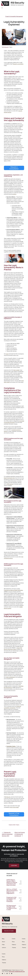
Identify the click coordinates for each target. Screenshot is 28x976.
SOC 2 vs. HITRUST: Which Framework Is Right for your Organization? (12, 891)
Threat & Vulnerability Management (14, 16)
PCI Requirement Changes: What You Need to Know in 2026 (12, 907)
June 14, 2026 (20, 891)
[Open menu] (2, 8)
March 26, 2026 (20, 899)
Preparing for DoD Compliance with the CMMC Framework (11, 899)
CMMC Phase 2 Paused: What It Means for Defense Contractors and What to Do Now (12, 882)
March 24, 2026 (20, 908)
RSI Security (17, 2)
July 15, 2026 (20, 882)
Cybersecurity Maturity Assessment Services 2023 (7, 834)
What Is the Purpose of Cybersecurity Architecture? (20, 834)
